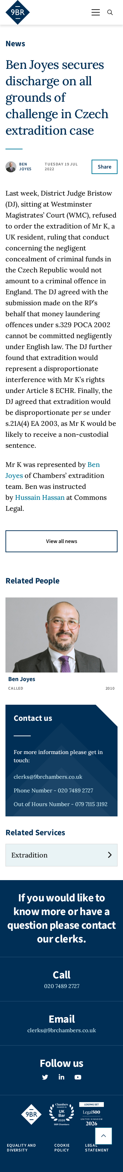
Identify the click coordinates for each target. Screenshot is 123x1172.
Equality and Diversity (21, 1148)
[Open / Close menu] (96, 12)
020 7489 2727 (61, 986)
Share (104, 167)
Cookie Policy (61, 1148)
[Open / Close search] (110, 12)
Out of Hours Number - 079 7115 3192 (61, 804)
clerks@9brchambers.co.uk (48, 776)
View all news (61, 541)
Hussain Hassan (40, 497)
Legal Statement (97, 1148)
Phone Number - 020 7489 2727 (53, 790)
